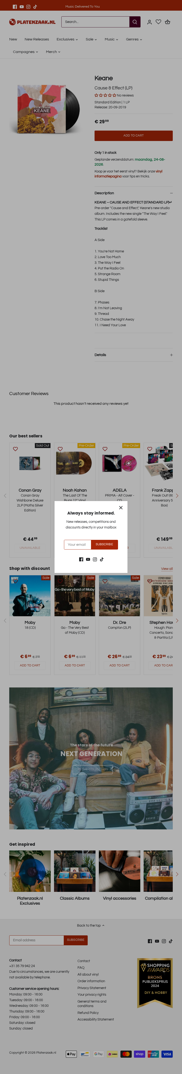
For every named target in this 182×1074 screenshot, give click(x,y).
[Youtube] (88, 559)
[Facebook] (81, 559)
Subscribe (104, 544)
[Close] (121, 507)
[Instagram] (95, 559)
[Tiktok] (102, 559)
